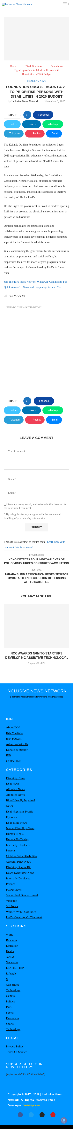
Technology (13, 990)
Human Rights (15, 833)
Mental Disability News (20, 828)
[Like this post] (28, 115)
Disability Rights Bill (18, 867)
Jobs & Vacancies (12, 959)
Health (10, 951)
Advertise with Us (17, 744)
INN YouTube (14, 733)
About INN (13, 727)
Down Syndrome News (20, 872)
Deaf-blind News (16, 822)
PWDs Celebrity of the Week (24, 917)
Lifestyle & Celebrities (12, 979)
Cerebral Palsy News (18, 861)
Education (12, 945)
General (11, 995)
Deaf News (12, 783)
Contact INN (13, 760)
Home (13, 66)
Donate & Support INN (17, 752)
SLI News (12, 906)
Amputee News (15, 794)
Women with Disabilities (21, 911)
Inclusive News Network (25, 101)
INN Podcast (13, 738)
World (9, 934)
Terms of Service (16, 1051)
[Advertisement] (36, 354)
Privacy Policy (15, 1046)
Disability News (34, 66)
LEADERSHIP (15, 968)
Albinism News (15, 789)
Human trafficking (17, 839)
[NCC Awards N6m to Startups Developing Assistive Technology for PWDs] (36, 626)
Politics (10, 1001)
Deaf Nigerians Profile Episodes (19, 814)
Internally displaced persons (18, 847)
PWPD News (14, 889)
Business (11, 940)
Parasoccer (12, 1018)
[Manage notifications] (64, 1120)
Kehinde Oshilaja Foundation (23, 307)
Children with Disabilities (21, 856)
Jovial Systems (31, 1105)
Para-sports (10, 1009)
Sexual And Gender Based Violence (22, 897)
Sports (10, 1023)
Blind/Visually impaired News (20, 803)
